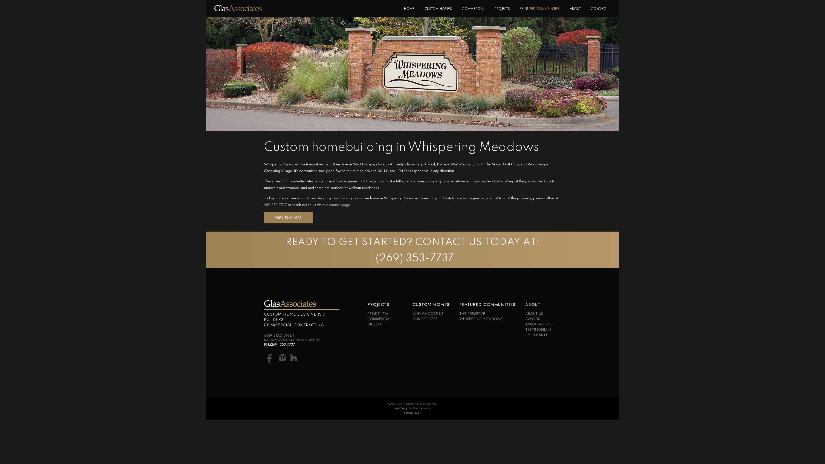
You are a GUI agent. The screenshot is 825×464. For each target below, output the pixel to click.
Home (409, 8)
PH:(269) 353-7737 (279, 344)
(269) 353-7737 (415, 258)
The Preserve (472, 313)
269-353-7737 (275, 205)
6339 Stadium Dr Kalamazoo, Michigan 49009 (292, 338)
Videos (374, 324)
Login (418, 413)
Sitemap (408, 413)
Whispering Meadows (481, 319)
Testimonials (538, 329)
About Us (534, 313)
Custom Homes (438, 8)
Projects (502, 8)
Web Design (401, 408)
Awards (532, 319)
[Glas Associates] (238, 10)
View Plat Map (288, 217)
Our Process (425, 319)
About (575, 8)
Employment (537, 335)
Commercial (473, 8)
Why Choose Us (428, 313)
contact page (339, 205)
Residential (378, 313)
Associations (539, 324)
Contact (598, 8)
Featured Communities (540, 8)
